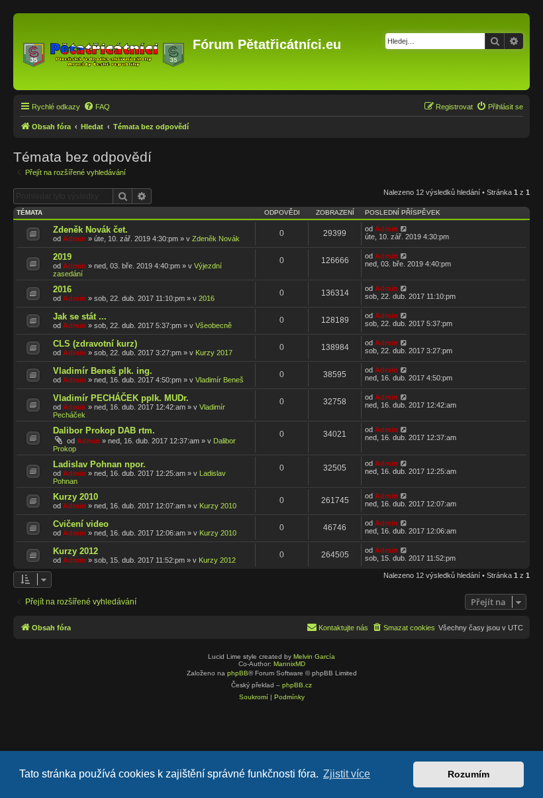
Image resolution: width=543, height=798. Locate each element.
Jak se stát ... (80, 316)
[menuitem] (96, 107)
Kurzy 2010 (75, 497)
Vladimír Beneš (219, 380)
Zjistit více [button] (346, 773)
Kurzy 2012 (75, 551)
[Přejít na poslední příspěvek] (404, 229)
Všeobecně (213, 325)
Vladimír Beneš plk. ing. (102, 371)
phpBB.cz (297, 685)
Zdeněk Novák (216, 239)
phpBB (237, 673)
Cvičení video (81, 524)
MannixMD (289, 663)
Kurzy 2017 (213, 353)
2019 (62, 257)
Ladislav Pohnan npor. (99, 464)
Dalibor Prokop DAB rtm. (104, 430)
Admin (74, 239)
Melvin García (314, 656)
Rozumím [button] (468, 774)
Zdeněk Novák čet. (90, 230)
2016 (62, 289)
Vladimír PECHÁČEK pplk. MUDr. (121, 398)
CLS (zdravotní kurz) (95, 344)
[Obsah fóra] (105, 51)
